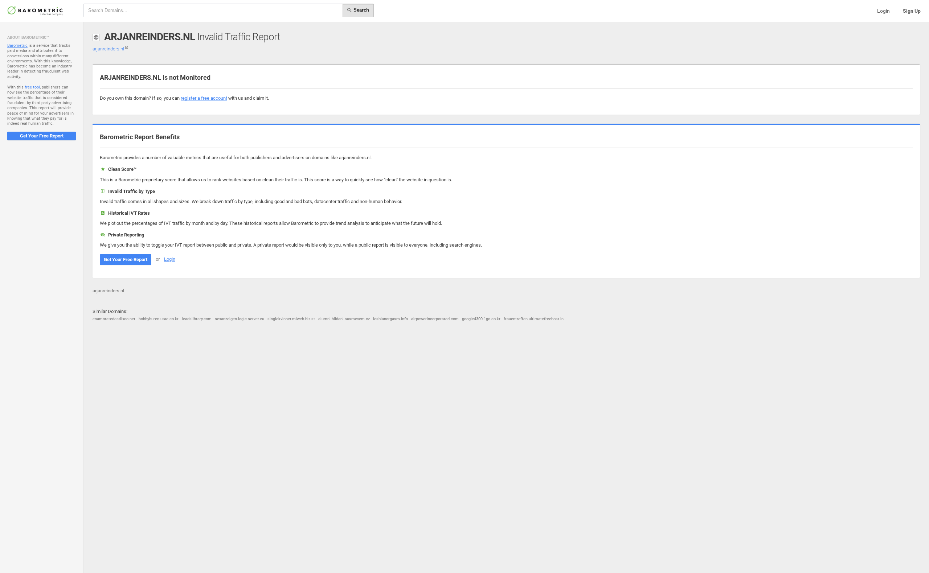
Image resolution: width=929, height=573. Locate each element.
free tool (32, 87)
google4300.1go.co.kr (481, 319)
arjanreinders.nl (109, 48)
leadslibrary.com (197, 319)
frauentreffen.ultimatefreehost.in (534, 319)
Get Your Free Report (42, 136)
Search (360, 10)
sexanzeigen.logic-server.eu (239, 319)
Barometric (17, 45)
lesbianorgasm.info (390, 319)
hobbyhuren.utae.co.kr (159, 319)
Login (883, 11)
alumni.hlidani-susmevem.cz (344, 319)
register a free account (204, 98)
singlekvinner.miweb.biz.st (291, 319)
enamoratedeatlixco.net (114, 319)
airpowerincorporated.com (435, 319)
